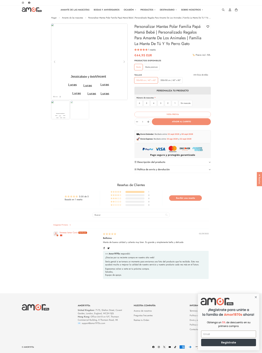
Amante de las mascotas (75, 9)
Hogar (54, 17)
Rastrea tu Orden (141, 320)
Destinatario (167, 9)
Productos (146, 9)
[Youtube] (170, 347)
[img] (109, 234)
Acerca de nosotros (143, 310)
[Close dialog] (255, 297)
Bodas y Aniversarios (106, 9)
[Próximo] (124, 61)
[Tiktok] (175, 347)
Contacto (194, 329)
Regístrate (228, 342)
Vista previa (172, 114)
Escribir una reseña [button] (185, 198)
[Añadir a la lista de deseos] (208, 27)
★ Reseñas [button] (259, 179)
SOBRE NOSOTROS (191, 9)
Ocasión (129, 9)
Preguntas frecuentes (143, 315)
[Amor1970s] (32, 10)
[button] (141, 49)
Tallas (138, 75)
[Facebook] (29, 3)
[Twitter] (164, 347)
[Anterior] (54, 61)
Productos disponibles (147, 60)
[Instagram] (23, 3)
